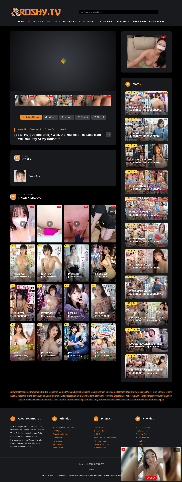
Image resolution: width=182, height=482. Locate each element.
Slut (116, 392)
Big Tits (44, 392)
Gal (115, 400)
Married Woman (66, 392)
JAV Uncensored (143, 427)
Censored (53, 392)
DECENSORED (70, 21)
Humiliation (31, 400)
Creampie (36, 392)
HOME (21, 21)
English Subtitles (82, 392)
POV (56, 400)
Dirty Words (99, 400)
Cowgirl (49, 396)
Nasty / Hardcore (18, 396)
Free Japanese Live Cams (64, 427)
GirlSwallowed (100, 448)
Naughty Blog (58, 444)
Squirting (40, 396)
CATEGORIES (105, 21)
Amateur (136, 396)
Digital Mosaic (138, 392)
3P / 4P (148, 392)
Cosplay (160, 400)
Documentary (43, 400)
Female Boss (50, 129)
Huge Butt (76, 396)
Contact (91, 470)
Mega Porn (140, 441)
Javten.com (57, 441)
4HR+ (129, 396)
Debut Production (156, 396)
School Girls (59, 396)
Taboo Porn (57, 438)
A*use (84, 396)
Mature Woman (98, 392)
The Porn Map (100, 441)
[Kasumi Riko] (20, 176)
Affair (101, 396)
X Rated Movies (142, 438)
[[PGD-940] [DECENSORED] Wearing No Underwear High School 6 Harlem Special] (103, 342)
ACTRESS (88, 21)
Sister (133, 400)
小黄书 (97, 434)
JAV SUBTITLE (122, 21)
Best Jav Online (142, 434)
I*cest (68, 396)
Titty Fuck (31, 396)
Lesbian (109, 400)
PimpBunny (140, 444)
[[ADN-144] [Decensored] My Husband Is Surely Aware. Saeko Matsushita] (76, 263)
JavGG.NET (99, 427)
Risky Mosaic (123, 400)
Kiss (123, 396)
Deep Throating (85, 400)
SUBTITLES (51, 21)
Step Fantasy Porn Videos (105, 438)
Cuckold (22, 129)
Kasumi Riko (34, 176)
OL (51, 400)
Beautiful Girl (124, 392)
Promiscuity (72, 400)
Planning (109, 396)
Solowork (14, 392)
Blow (155, 392)
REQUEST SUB (156, 21)
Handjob (140, 400)
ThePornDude (139, 21)
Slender (63, 129)
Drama (169, 392)
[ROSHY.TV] (36, 12)
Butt (154, 400)
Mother (148, 400)
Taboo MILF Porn (101, 444)
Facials (144, 396)
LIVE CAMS (37, 21)
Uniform (62, 400)
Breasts (117, 396)
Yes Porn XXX (58, 448)
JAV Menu (57, 431)
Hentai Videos (142, 431)
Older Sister (93, 396)
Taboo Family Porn (60, 434)
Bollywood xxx (100, 431)
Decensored (35, 129)
